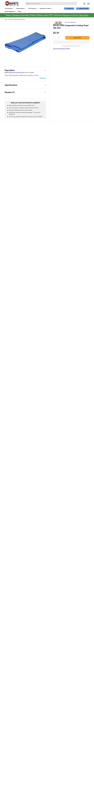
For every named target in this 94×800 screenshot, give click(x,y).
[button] (71, 42)
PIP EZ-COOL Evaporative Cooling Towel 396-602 (17, 19)
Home (6, 19)
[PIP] (58, 23)
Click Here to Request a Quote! (61, 48)
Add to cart (77, 37)
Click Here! (83, 15)
